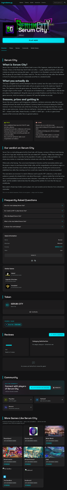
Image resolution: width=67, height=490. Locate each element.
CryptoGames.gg (6, 2)
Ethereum (21, 35)
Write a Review (56, 335)
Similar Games (34, 48)
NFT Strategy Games (41, 24)
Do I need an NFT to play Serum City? (15, 211)
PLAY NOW (33, 40)
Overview (4, 48)
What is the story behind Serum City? (15, 221)
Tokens (27, 2)
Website (33, 255)
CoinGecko (33, 312)
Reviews (18, 48)
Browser (60, 240)
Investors (37, 2)
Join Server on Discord (40, 388)
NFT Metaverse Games (26, 24)
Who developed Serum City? (12, 216)
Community (25, 48)
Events (44, 2)
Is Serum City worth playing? (12, 227)
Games (21, 2)
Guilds (31, 2)
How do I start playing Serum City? (14, 205)
